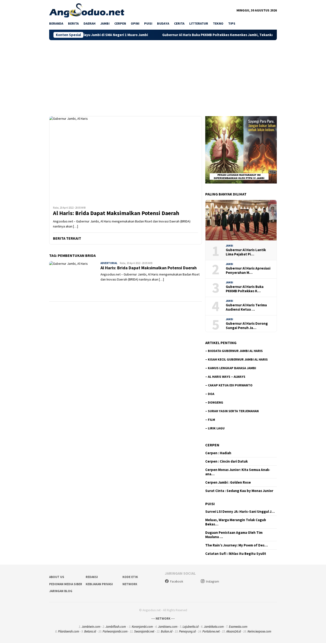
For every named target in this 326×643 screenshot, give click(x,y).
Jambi (229, 245)
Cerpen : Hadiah (218, 453)
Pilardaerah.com (68, 631)
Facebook (176, 581)
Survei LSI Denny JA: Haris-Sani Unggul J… (240, 511)
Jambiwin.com (91, 627)
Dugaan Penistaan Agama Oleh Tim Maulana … (234, 534)
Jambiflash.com (115, 627)
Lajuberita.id (191, 627)
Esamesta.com (238, 627)
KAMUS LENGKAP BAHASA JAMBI (232, 368)
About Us (56, 577)
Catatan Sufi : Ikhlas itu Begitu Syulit (235, 553)
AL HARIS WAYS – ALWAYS (226, 376)
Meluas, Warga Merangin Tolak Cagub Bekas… (235, 522)
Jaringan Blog (60, 591)
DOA (211, 394)
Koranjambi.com (142, 627)
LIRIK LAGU (216, 428)
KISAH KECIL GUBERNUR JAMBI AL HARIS (238, 359)
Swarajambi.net (144, 631)
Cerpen (212, 445)
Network (129, 584)
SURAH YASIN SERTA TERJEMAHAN (233, 411)
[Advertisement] (163, 76)
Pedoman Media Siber (65, 584)
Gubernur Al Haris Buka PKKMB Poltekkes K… (244, 289)
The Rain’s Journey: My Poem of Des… (236, 545)
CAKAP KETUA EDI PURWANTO (230, 385)
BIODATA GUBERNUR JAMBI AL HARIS (235, 351)
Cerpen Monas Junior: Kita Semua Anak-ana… (237, 472)
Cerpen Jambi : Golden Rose (228, 482)
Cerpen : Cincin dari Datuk (226, 461)
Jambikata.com (214, 627)
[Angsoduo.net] (86, 10)
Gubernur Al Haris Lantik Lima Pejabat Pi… (246, 252)
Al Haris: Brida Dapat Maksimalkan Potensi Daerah (116, 213)
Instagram (212, 581)
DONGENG (215, 402)
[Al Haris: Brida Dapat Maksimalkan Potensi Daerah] (125, 159)
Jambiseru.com (167, 627)
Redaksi (92, 577)
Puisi (210, 503)
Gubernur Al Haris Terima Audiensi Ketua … (246, 307)
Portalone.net (211, 631)
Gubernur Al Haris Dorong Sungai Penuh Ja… (247, 325)
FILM (211, 419)
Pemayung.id (187, 631)
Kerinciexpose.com (259, 631)
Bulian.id (166, 631)
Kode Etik (130, 577)
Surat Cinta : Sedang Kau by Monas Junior (239, 491)
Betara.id (90, 631)
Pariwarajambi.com (115, 631)
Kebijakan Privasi (99, 584)
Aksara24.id (233, 631)
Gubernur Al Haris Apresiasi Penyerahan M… (248, 270)
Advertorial (108, 263)
